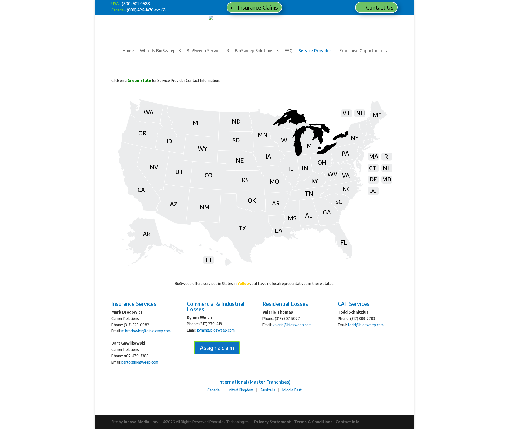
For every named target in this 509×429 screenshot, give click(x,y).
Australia (267, 390)
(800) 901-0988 (136, 3)
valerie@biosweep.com (292, 325)
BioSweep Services (205, 51)
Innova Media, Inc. (141, 421)
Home (128, 51)
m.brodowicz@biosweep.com (146, 331)
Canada (213, 390)
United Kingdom (240, 390)
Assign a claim (217, 347)
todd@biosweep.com (366, 325)
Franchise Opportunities (363, 51)
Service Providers (316, 51)
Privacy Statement (272, 421)
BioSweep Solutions (254, 51)
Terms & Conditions (313, 421)
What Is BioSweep (157, 51)
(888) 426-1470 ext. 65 (146, 10)
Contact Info (347, 421)
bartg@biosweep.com (139, 362)
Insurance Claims (258, 7)
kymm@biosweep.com (216, 330)
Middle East (292, 390)
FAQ (288, 51)
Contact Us (379, 7)
